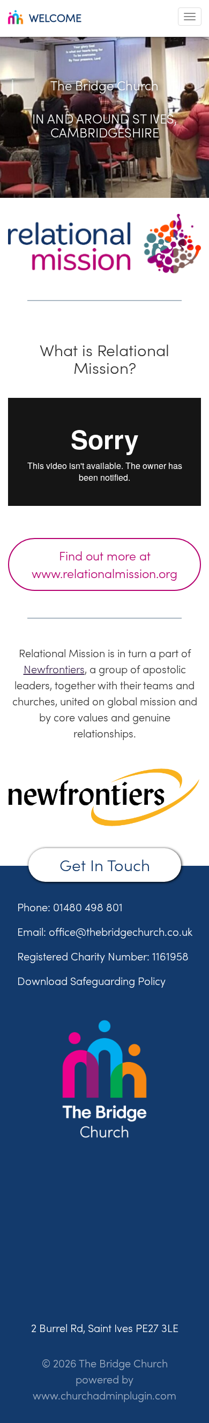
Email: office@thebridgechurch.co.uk (104, 932)
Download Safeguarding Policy (91, 981)
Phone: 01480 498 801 (70, 907)
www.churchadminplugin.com (104, 1395)
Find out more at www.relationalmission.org (104, 564)
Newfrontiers (54, 669)
